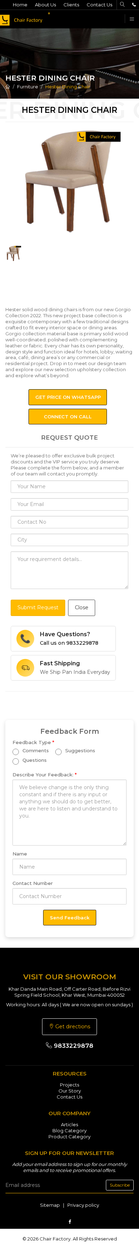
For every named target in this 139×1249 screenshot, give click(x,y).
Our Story (69, 1091)
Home (20, 4)
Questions (34, 760)
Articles (69, 1124)
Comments (35, 751)
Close (81, 607)
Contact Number (32, 883)
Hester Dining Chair (67, 86)
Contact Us (99, 4)
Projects (69, 1085)
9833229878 (72, 1045)
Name (19, 854)
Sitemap (50, 1205)
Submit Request (37, 607)
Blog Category (69, 1130)
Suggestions (79, 751)
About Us (45, 4)
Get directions (72, 1026)
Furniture (27, 86)
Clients (71, 4)
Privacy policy (83, 1205)
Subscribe (120, 1185)
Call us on (69, 643)
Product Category (69, 1136)
